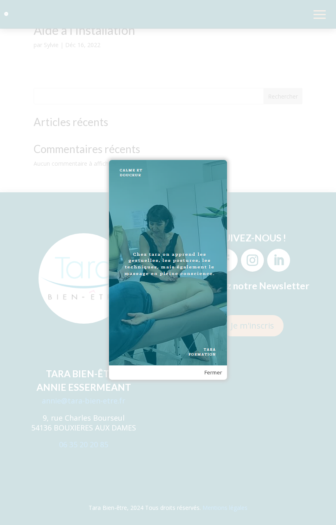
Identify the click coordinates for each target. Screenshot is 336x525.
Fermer (213, 372)
